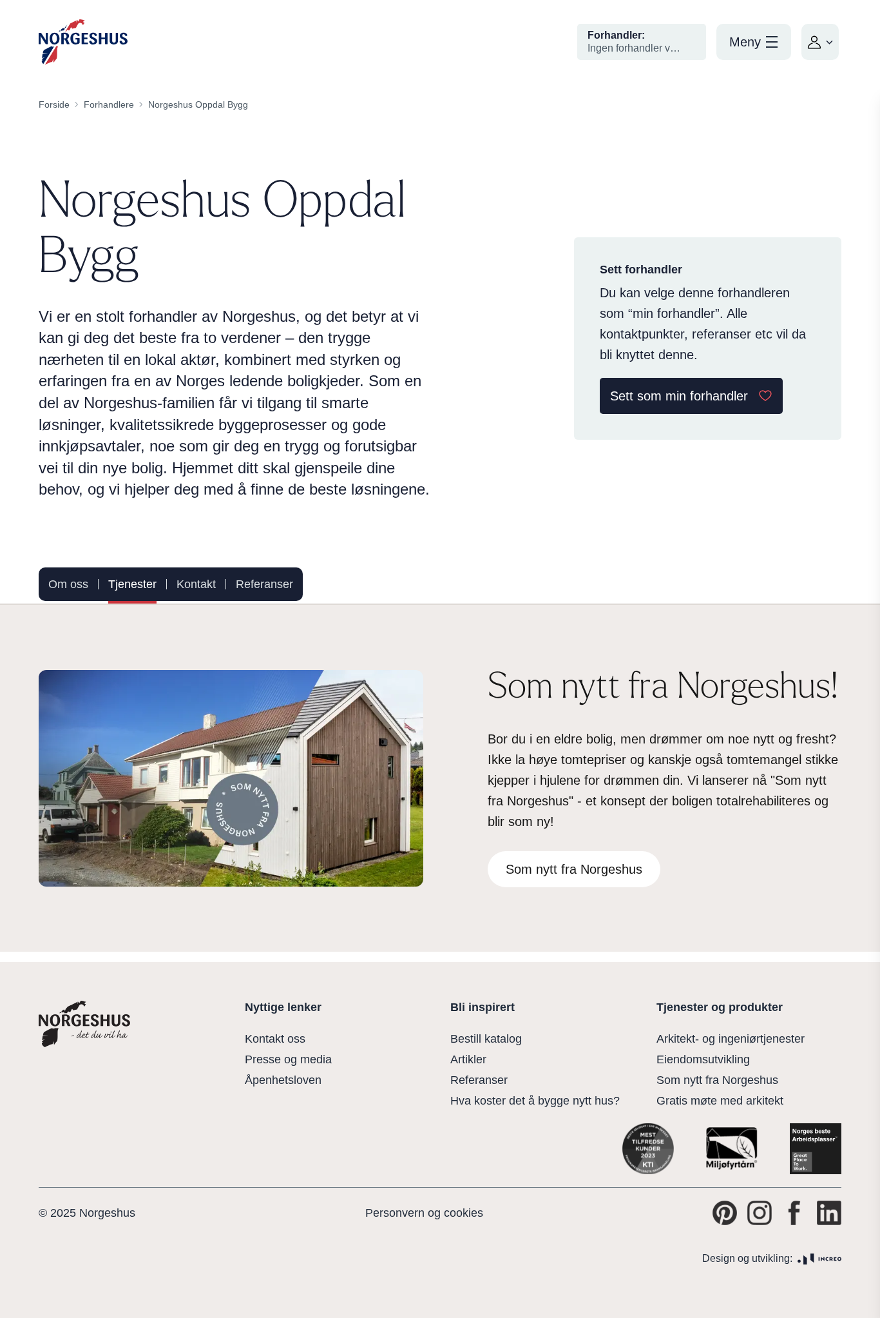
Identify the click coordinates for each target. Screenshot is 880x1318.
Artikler (468, 1059)
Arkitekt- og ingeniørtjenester (730, 1038)
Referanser (264, 584)
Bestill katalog (486, 1038)
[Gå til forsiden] (83, 42)
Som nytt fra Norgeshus (717, 1080)
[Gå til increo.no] (819, 1259)
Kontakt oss (275, 1038)
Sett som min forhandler (679, 396)
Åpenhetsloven (283, 1080)
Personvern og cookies (424, 1212)
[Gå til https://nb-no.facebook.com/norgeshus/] (794, 1213)
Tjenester (132, 584)
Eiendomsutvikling (703, 1059)
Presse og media (288, 1059)
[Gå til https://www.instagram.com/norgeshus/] (759, 1213)
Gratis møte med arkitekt (719, 1100)
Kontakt (196, 584)
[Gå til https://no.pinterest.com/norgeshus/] (725, 1213)
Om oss (68, 584)
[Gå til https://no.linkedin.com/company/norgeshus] (829, 1213)
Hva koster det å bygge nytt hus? (535, 1100)
